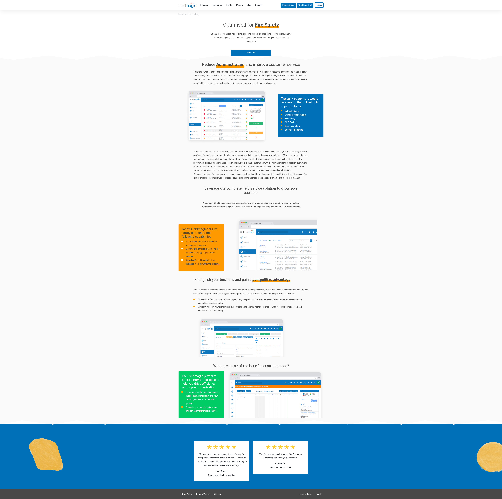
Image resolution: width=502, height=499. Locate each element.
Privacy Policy (186, 494)
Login (319, 5)
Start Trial (251, 52)
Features (205, 5)
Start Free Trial (305, 5)
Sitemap (217, 494)
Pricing (239, 5)
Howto (229, 5)
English (318, 494)
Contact (258, 5)
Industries (217, 5)
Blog (249, 5)
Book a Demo (288, 5)
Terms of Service (203, 494)
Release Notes (305, 494)
